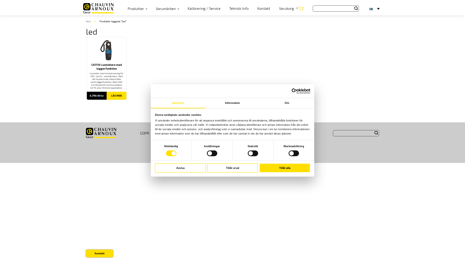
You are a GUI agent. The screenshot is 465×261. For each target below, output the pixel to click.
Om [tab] (287, 102)
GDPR (144, 133)
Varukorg (288, 8)
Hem (88, 21)
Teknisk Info (239, 8)
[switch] (212, 153)
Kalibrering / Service (204, 8)
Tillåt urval (232, 167)
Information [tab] (232, 102)
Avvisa (180, 167)
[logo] (98, 8)
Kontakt (263, 8)
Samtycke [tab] (178, 102)
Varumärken (166, 8)
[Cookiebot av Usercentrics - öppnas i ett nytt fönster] (294, 91)
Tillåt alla (284, 167)
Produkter (136, 8)
